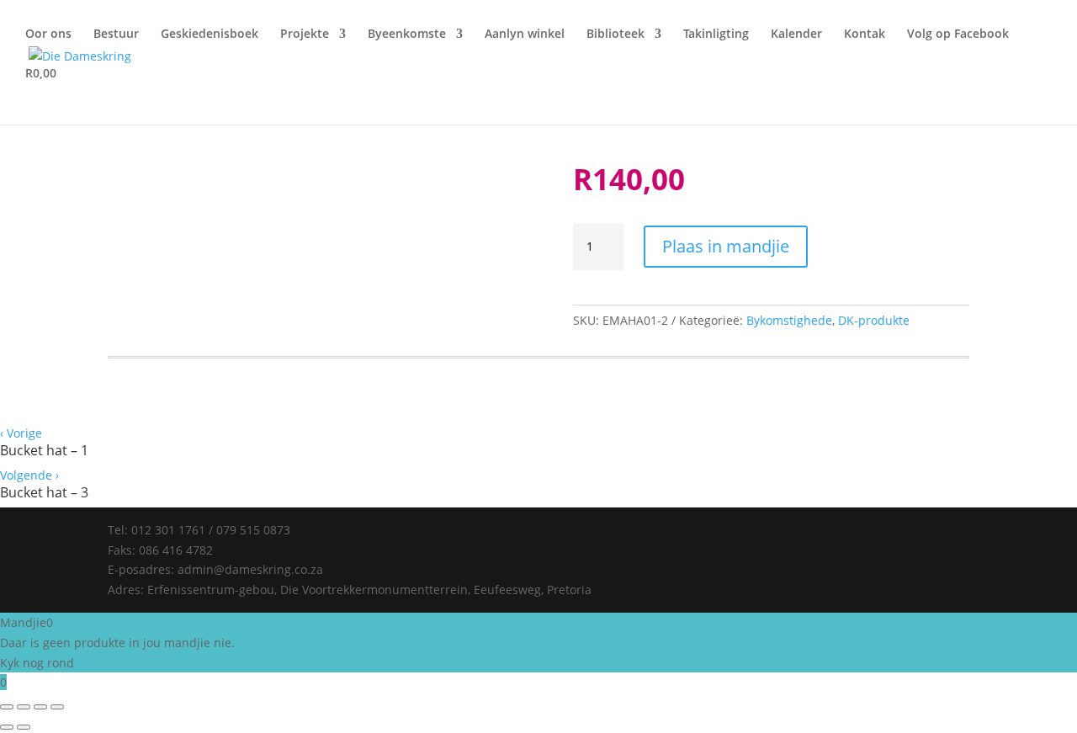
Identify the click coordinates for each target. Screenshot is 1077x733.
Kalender (796, 34)
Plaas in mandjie (725, 246)
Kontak (864, 34)
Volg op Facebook (958, 34)
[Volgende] (23, 727)
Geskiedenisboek (209, 34)
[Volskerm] (23, 706)
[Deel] (40, 706)
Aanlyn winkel (525, 34)
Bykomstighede (789, 320)
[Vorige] (6, 727)
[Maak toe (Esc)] (57, 706)
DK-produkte (874, 320)
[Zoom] (6, 706)
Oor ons (48, 34)
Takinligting (716, 34)
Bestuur (116, 34)
